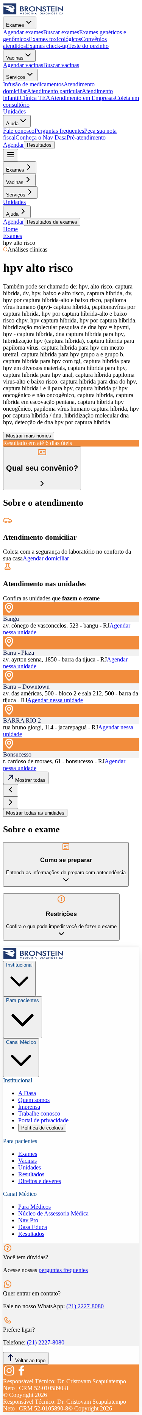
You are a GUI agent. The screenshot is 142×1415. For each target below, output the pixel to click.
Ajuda (12, 123)
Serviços (15, 77)
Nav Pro (28, 1220)
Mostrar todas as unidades (35, 813)
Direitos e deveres (39, 1181)
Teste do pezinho (88, 46)
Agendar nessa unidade (55, 700)
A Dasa (27, 1093)
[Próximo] (10, 803)
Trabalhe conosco (39, 1113)
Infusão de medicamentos (33, 84)
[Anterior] (10, 790)
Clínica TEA (35, 98)
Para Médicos (34, 1206)
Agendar (13, 144)
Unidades (14, 111)
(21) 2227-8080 (85, 1306)
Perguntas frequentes (59, 130)
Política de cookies (42, 1128)
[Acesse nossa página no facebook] (21, 1374)
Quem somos (34, 1100)
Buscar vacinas (61, 65)
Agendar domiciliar (46, 558)
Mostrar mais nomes (28, 436)
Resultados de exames (52, 222)
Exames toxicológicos (55, 39)
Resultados (39, 145)
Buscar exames (61, 32)
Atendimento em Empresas (82, 98)
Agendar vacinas (23, 65)
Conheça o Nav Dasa (41, 137)
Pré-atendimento (86, 137)
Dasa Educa (32, 1227)
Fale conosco (18, 130)
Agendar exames (23, 32)
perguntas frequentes (63, 1270)
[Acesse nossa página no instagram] (9, 1374)
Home (10, 229)
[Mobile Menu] (10, 155)
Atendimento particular (54, 91)
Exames (15, 25)
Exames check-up (47, 46)
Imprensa (29, 1106)
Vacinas (14, 58)
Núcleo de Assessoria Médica (53, 1213)
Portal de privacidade (43, 1120)
